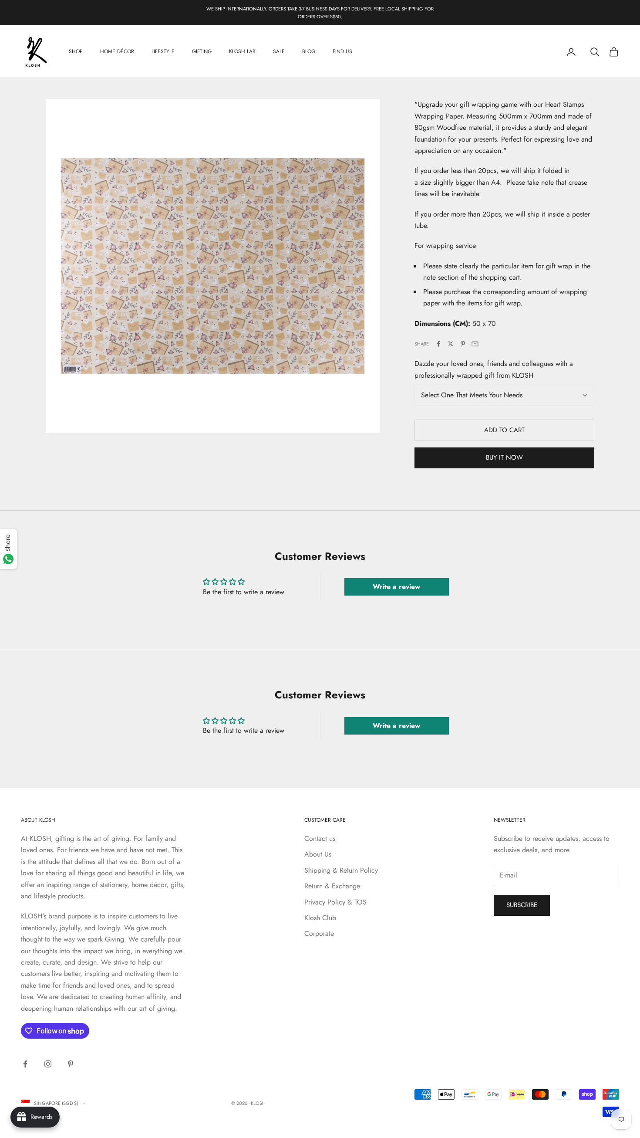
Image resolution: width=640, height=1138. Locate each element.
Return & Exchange (332, 886)
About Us (317, 854)
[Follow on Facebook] (25, 1064)
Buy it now (504, 457)
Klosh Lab (242, 52)
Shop (76, 52)
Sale (279, 52)
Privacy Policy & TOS (335, 902)
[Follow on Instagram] (48, 1064)
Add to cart (504, 430)
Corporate (319, 933)
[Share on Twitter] (450, 343)
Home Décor (117, 52)
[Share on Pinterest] (462, 343)
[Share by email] (475, 343)
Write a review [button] (396, 587)
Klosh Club (320, 918)
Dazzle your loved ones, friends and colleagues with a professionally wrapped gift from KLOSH (493, 369)
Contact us (319, 838)
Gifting (202, 52)
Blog (308, 52)
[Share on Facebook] (438, 343)
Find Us (342, 52)
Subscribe (521, 905)
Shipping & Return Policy (341, 870)
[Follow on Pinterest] (70, 1064)
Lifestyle (163, 52)
